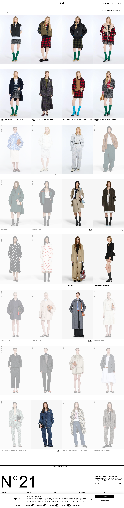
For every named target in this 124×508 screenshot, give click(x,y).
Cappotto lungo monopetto (70, 341)
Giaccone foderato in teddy (101, 65)
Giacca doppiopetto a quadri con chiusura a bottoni (43, 120)
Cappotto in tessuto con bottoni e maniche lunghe (12, 120)
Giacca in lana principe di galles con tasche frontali (105, 120)
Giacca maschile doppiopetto (101, 396)
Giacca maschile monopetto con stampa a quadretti (14, 450)
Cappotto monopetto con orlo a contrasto (105, 230)
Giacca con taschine (99, 340)
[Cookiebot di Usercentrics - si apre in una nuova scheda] (17, 505)
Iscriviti (120, 483)
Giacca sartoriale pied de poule (102, 450)
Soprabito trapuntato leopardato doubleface (75, 450)
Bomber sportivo (36, 229)
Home (54, 466)
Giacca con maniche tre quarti (8, 396)
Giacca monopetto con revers (102, 285)
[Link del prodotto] (15, 40)
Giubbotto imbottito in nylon (70, 65)
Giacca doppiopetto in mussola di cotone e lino (75, 175)
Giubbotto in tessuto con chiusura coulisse (43, 65)
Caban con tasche (5, 340)
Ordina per (109, 10)
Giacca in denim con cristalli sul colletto (42, 451)
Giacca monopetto (68, 285)
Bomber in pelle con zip (100, 175)
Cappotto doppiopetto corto (70, 230)
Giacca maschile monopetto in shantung (42, 396)
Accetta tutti (104, 496)
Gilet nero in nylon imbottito (8, 65)
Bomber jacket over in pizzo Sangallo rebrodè (44, 175)
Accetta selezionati (104, 500)
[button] (103, 3)
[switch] (45, 505)
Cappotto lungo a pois (6, 285)
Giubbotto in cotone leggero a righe (10, 175)
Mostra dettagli (76, 505)
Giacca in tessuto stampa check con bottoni (74, 119)
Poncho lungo (4, 229)
